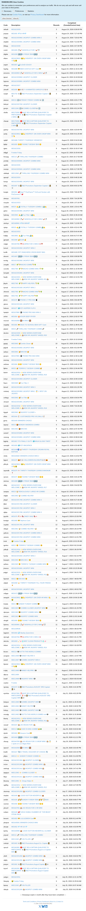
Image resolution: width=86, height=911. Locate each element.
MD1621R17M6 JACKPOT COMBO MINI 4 (26, 500)
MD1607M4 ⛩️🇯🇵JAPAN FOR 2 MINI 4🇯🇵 (26, 637)
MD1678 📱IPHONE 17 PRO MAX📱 (24, 300)
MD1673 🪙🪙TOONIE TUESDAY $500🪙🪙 (27, 477)
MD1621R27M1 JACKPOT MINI (22, 130)
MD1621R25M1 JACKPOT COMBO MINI (25, 169)
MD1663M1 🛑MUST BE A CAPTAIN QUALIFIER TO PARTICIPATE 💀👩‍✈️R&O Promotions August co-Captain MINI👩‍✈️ (31, 849)
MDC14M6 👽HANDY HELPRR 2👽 (24, 670)
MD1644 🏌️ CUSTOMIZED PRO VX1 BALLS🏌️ (28, 416)
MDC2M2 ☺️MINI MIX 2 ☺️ (21, 560)
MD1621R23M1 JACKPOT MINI (22, 211)
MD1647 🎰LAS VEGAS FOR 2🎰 (23, 725)
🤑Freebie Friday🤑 (18, 541)
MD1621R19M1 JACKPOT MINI (22, 402)
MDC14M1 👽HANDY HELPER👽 (23, 706)
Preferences (19, 11)
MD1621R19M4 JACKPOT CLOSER (24, 379)
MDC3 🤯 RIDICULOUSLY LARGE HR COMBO (28, 491)
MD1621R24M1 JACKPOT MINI (22, 181)
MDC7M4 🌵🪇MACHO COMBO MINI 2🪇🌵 (27, 269)
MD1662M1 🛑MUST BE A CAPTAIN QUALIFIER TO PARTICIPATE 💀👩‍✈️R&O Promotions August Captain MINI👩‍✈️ (30, 871)
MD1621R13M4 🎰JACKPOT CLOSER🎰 (26, 760)
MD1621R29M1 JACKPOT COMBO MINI (25, 42)
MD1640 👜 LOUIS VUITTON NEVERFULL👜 (27, 795)
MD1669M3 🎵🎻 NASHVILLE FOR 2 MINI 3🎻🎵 (29, 73)
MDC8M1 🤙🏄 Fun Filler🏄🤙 (22, 236)
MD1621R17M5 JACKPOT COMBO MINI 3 (26, 512)
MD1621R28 (15, 46)
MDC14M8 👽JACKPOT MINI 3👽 (23, 679)
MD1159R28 (15, 629)
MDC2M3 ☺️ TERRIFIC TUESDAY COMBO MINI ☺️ (29, 564)
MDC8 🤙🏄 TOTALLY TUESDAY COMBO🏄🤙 (28, 227)
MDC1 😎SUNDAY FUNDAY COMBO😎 (25, 604)
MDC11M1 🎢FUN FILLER (20, 885)
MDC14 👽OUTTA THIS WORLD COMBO (26, 652)
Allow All (15, 18)
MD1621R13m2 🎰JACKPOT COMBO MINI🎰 (27, 768)
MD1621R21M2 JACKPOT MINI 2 (23, 287)
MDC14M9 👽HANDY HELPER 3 (23, 656)
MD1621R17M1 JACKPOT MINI (22, 525)
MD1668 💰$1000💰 (18, 240)
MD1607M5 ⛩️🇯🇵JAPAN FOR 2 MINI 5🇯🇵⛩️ (27, 244)
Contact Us (59, 901)
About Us (52, 901)
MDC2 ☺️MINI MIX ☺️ (19, 579)
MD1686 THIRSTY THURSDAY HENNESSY (26, 140)
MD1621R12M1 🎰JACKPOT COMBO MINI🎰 (27, 860)
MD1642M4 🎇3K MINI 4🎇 (21, 321)
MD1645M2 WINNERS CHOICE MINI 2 (25, 456)
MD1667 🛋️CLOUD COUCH (21, 65)
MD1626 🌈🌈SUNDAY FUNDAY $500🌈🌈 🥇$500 (29, 800)
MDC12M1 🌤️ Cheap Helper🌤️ (22, 781)
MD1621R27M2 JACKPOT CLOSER (24, 104)
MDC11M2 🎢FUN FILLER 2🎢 (22, 839)
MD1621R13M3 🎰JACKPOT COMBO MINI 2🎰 (28, 764)
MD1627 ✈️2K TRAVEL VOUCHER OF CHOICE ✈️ (29, 752)
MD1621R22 (15, 231)
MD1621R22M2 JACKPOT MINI (22, 260)
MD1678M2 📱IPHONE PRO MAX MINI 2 (26, 312)
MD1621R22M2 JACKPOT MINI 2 (23, 248)
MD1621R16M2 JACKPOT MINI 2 (23, 556)
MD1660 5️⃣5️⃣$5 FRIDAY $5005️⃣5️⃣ (24, 737)
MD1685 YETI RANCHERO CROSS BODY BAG (28, 252)
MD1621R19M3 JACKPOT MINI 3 (23, 387)
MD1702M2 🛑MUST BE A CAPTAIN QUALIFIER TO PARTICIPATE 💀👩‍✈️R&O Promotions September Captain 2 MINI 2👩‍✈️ (31, 115)
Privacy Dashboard (37, 14)
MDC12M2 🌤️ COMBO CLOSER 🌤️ (24, 772)
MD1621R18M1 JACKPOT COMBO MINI (25, 437)
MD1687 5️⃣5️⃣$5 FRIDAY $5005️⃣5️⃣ (24, 256)
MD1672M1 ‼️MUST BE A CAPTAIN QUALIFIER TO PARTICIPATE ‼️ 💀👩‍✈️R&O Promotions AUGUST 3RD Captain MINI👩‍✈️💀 (30, 695)
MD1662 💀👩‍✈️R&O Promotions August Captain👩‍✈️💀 (30, 864)
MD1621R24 (15, 177)
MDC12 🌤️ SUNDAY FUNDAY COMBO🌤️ (26, 756)
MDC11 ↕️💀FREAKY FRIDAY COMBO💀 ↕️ (27, 100)
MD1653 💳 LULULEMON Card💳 (23, 818)
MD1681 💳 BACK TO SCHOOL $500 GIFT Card (28, 325)
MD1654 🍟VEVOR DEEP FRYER (23, 316)
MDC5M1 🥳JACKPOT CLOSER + (23, 412)
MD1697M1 (15, 198)
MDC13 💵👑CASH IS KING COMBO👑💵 (26, 729)
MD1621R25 (15, 165)
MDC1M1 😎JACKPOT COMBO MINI (24, 616)
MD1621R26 (15, 148)
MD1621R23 (15, 202)
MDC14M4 (15, 674)
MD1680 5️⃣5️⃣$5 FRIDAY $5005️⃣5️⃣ (24, 481)
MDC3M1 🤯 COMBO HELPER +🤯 (24, 529)
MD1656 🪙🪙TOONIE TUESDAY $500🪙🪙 (27, 804)
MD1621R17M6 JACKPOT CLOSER (24, 504)
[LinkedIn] (46, 907)
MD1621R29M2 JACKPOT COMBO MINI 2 (26, 38)
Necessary (7, 11)
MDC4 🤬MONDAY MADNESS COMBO (25, 425)
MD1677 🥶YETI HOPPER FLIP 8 (23, 308)
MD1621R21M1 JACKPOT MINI (22, 304)
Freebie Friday (16, 152)
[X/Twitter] (40, 907)
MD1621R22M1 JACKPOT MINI (22, 273)
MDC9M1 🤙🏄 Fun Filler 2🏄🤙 (23, 215)
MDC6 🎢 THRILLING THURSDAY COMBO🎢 (27, 329)
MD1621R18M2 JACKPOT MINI (22, 433)
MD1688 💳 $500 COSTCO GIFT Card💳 (26, 69)
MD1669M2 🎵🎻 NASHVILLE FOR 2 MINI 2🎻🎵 (29, 219)
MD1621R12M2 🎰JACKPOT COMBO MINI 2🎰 (28, 856)
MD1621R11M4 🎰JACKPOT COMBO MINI (26, 889)
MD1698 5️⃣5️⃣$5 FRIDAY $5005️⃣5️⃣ (24, 54)
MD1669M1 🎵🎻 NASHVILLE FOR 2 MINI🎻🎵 (28, 624)
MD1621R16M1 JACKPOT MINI (22, 568)
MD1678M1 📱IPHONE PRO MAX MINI (25, 356)
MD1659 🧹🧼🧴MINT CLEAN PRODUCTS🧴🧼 (28, 641)
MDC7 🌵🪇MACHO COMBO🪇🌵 (23, 265)
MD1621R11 (15, 877)
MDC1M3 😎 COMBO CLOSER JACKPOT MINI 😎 (29, 608)
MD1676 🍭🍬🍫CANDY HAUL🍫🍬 (24, 516)
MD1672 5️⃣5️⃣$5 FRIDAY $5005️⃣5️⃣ (24, 593)
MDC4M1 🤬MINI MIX (19, 429)
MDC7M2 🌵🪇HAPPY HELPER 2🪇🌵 (25, 283)
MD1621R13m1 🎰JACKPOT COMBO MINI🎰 (27, 777)
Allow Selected (6, 18)
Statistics (31, 11)
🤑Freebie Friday (17, 881)
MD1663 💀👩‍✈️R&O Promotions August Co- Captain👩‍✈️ (30, 843)
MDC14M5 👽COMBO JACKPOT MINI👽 (26, 702)
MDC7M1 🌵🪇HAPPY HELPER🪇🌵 (24, 296)
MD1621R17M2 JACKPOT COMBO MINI (25, 537)
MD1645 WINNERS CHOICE (21, 420)
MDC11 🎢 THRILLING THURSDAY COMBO (27, 835)
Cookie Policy (17, 14)
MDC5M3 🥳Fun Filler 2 (20, 383)
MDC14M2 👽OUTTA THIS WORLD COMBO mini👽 (29, 714)
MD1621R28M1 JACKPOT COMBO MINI (25, 81)
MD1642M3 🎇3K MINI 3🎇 (21, 748)
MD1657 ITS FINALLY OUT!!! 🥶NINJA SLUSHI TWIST (30, 441)
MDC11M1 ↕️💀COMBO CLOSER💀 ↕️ (25, 108)
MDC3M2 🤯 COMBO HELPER (22, 496)
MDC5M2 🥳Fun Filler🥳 (20, 398)
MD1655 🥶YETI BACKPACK (21, 445)
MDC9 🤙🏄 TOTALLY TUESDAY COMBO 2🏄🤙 (29, 207)
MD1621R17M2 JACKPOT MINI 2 (23, 508)
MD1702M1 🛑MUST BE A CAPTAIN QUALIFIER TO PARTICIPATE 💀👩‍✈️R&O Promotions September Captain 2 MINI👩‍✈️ (31, 123)
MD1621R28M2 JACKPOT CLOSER (24, 77)
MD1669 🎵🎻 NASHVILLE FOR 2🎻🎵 (25, 50)
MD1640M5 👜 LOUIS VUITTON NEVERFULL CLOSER (31, 831)
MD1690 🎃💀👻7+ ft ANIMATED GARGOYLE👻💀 (29, 89)
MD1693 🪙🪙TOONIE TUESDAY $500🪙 (26, 144)
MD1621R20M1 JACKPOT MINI (22, 360)
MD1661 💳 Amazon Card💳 (21, 733)
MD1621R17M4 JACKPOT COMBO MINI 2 (26, 533)
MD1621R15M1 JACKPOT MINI (22, 589)
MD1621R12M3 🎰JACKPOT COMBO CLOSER (28, 791)
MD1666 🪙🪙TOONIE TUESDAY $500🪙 (26, 620)
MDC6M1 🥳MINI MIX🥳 (20, 352)
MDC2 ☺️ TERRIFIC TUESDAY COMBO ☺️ (26, 545)
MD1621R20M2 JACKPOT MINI (22, 348)
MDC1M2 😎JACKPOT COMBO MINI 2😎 (26, 612)
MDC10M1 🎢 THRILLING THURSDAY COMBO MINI (30, 173)
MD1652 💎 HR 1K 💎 (19, 827)
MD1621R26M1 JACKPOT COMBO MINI (25, 161)
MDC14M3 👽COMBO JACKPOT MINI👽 (26, 710)
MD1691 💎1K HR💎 (18, 33)
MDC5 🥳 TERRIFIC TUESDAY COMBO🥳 (26, 368)
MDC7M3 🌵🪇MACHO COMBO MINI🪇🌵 (26, 292)
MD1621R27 (15, 85)
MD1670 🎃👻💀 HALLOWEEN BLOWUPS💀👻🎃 (29, 460)
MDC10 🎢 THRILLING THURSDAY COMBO (27, 157)
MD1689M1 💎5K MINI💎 (20, 223)
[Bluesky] (43, 907)
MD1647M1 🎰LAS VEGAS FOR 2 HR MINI (26, 808)
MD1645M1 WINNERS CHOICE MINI (24, 822)
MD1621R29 (15, 29)
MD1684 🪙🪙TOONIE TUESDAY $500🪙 (26, 364)
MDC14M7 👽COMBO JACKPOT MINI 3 (25, 660)
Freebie (14, 683)
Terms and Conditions (29, 901)
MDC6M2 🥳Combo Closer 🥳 (22, 343)
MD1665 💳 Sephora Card (20, 520)
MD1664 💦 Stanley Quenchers (22, 633)
